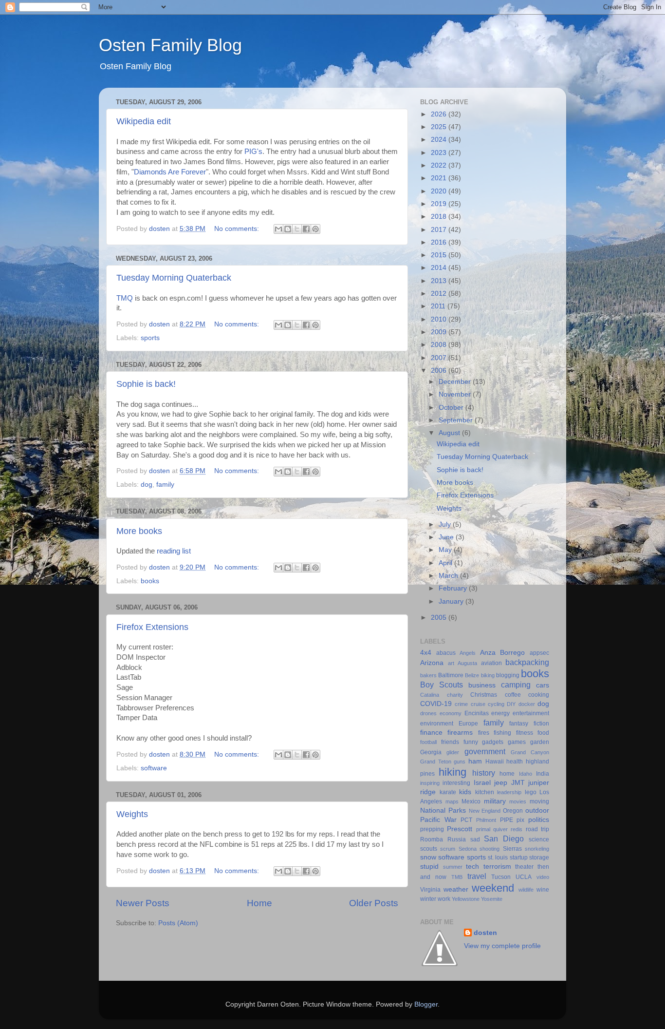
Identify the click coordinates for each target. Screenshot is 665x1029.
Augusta (467, 663)
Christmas (483, 694)
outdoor (537, 810)
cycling (496, 704)
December (456, 381)
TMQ (124, 298)
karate (448, 792)
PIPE (506, 820)
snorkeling (537, 849)
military (495, 801)
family (165, 484)
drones (428, 713)
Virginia (430, 889)
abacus (446, 652)
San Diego (504, 838)
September (457, 420)
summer (452, 867)
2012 (439, 293)
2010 (439, 319)
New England (485, 811)
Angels (468, 653)
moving (539, 801)
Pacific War (438, 819)
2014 (439, 267)
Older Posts (373, 903)
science (539, 839)
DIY (511, 704)
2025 (439, 127)
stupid (429, 866)
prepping (432, 829)
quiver (500, 829)
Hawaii (494, 761)
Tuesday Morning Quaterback (173, 278)
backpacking (527, 662)
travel (476, 876)
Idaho (525, 774)
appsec (539, 652)
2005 (439, 617)
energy (500, 713)
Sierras (512, 848)
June (447, 537)
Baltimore (450, 675)
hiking (452, 772)
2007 (439, 358)
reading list (174, 551)
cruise (478, 704)
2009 (439, 332)
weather (455, 889)
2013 (439, 281)
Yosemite (491, 899)
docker (526, 704)
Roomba (431, 839)
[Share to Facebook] (306, 229)
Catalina (429, 695)
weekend (493, 888)
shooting (489, 849)
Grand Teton (435, 761)
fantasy (518, 723)
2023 (439, 152)
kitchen (484, 792)
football (428, 742)
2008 (439, 344)
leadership (509, 792)
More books (139, 531)
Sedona (468, 849)
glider (452, 752)
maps (452, 801)
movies (517, 801)
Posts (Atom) (178, 923)
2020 (439, 191)
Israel (482, 782)
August (450, 433)
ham (475, 761)
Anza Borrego (502, 652)
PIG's (253, 151)
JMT (518, 782)
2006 (439, 370)
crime (461, 704)
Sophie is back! (146, 384)
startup (519, 857)
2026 (439, 114)
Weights (132, 814)
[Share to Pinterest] (315, 229)
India (542, 773)
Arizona (431, 663)
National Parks (443, 810)
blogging (507, 675)
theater (524, 866)
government (484, 751)
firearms (460, 732)
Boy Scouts (441, 684)
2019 (439, 204)
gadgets (492, 742)
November (456, 394)
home (507, 773)
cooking (538, 694)
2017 (439, 229)
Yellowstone (466, 899)
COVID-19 (436, 703)
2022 (439, 165)
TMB (456, 877)
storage (539, 857)
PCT (466, 820)
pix (520, 820)
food (543, 732)
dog (146, 484)
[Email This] (278, 229)
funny (470, 742)
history (483, 772)
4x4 (425, 652)
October (452, 407)
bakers (428, 675)
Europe (468, 723)
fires (483, 732)
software (154, 768)
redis (516, 829)
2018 (439, 216)
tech (472, 866)
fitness (524, 732)
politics (538, 819)
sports (150, 338)
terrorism (497, 866)
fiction (541, 723)
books (150, 581)
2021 (439, 178)
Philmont (486, 820)
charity (455, 695)
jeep (500, 782)
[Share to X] (297, 229)
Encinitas (476, 713)
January (452, 601)
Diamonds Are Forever (170, 172)
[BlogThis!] (288, 229)
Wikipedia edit (143, 121)
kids (465, 792)
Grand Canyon (530, 752)
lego (530, 792)
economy (451, 713)
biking (488, 675)
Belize (472, 675)
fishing (502, 732)
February (454, 588)
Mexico (471, 801)
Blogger (426, 1004)
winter (428, 899)
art (451, 663)
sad (475, 839)
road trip (537, 829)
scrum (447, 849)
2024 (439, 139)
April (446, 563)
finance (431, 732)
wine (542, 889)
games (517, 742)
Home (259, 903)
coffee (513, 694)
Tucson (501, 877)
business (482, 685)
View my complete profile (502, 946)
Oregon (513, 810)
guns (459, 761)
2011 (439, 306)
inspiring (430, 783)
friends (450, 742)
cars (542, 685)
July (446, 524)
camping (516, 684)
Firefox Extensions (152, 627)
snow (428, 857)
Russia (456, 839)
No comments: (237, 228)
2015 (439, 255)
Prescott (459, 829)
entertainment (531, 713)
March (449, 575)
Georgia (431, 752)
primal (483, 829)
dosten (485, 932)
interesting (456, 783)
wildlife (526, 890)
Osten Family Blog (170, 45)
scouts (428, 848)
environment (436, 723)
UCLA (524, 877)
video (542, 877)
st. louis (498, 857)
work (444, 899)
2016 (439, 242)
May (446, 549)
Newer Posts (142, 903)
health (514, 761)
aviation (491, 663)
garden (539, 742)
